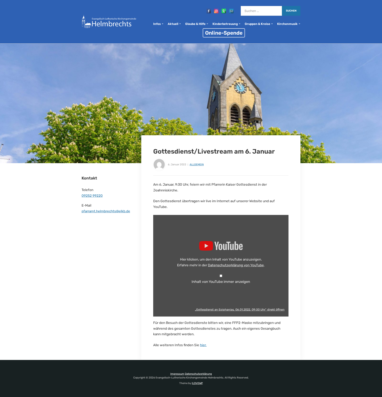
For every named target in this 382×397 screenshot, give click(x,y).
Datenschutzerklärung (198, 373)
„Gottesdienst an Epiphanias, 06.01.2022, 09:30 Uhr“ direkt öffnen (240, 309)
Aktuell (173, 24)
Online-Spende (224, 33)
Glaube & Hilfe (195, 24)
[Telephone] (223, 11)
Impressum (177, 373)
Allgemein (197, 164)
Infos (157, 24)
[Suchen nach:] (261, 11)
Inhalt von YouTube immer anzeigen (221, 281)
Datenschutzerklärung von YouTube (236, 265)
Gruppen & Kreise (257, 24)
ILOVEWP (197, 383)
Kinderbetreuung (225, 24)
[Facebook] (208, 11)
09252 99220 (92, 196)
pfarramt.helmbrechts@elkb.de (106, 211)
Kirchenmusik (287, 24)
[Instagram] (216, 11)
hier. (203, 345)
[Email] (231, 11)
